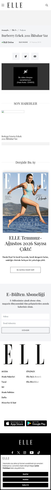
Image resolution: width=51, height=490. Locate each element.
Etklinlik (30, 371)
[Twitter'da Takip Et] (18, 452)
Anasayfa (5, 30)
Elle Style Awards (33, 376)
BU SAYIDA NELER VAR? (25, 270)
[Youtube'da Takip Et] (31, 452)
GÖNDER (25, 330)
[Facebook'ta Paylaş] (16, 56)
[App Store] (14, 423)
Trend (4, 381)
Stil (3, 387)
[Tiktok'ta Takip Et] (38, 452)
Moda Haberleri (8, 376)
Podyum (23, 30)
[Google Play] (36, 423)
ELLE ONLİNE (23, 42)
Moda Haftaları (8, 392)
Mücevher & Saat (9, 402)
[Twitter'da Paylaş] (25, 56)
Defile (4, 397)
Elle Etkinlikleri (32, 381)
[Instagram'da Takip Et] (24, 452)
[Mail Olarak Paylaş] (35, 56)
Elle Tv (14, 30)
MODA (5, 371)
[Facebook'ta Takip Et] (12, 452)
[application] (25, 76)
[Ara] (46, 5)
